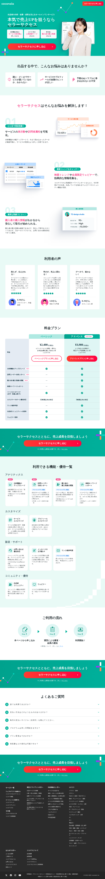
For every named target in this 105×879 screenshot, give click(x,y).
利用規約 (29, 874)
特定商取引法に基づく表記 (63, 874)
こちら (65, 449)
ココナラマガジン (32, 862)
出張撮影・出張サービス (76, 840)
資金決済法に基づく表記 (60, 876)
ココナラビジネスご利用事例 (35, 864)
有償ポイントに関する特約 (45, 876)
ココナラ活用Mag (32, 859)
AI (69, 817)
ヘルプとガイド (52, 812)
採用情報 (29, 856)
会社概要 (29, 853)
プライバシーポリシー (39, 874)
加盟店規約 (75, 874)
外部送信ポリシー (50, 874)
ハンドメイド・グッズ (75, 838)
